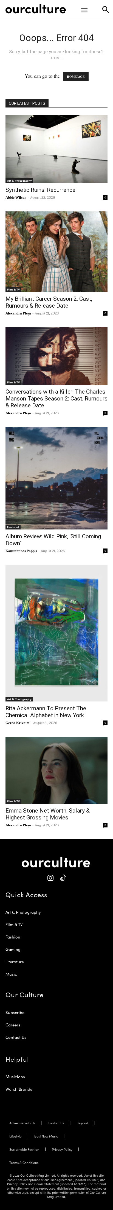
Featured (13, 527)
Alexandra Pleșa (18, 313)
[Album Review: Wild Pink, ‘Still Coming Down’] (56, 478)
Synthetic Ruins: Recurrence (40, 190)
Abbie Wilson (15, 197)
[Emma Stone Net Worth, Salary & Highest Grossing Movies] (56, 770)
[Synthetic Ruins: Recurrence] (56, 149)
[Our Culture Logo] (35, 9)
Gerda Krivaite (17, 723)
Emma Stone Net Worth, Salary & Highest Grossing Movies (47, 814)
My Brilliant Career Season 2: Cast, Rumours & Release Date (48, 302)
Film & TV (13, 289)
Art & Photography (19, 180)
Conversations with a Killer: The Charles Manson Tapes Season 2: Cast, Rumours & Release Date (56, 398)
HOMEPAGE (75, 76)
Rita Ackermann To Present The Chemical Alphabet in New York (45, 712)
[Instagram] (50, 878)
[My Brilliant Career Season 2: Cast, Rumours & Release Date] (56, 251)
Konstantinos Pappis (21, 551)
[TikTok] (62, 878)
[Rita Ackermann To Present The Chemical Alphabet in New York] (56, 633)
